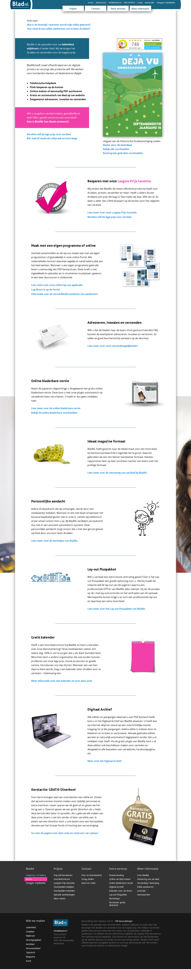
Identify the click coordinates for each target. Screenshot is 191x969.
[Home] (21, 9)
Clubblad (30, 931)
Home (29, 879)
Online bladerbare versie (121, 883)
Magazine (30, 956)
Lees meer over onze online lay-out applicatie (57, 285)
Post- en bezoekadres (91, 875)
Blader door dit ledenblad (117, 145)
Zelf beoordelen (151, 44)
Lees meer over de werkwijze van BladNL (54, 540)
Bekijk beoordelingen (153, 48)
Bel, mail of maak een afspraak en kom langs (52, 138)
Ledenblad (31, 927)
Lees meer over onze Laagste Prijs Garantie (112, 212)
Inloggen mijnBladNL (36, 883)
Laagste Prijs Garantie (64, 883)
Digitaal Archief (116, 887)
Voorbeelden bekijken (64, 887)
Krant (28, 961)
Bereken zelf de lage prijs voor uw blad (49, 134)
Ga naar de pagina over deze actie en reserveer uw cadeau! (64, 833)
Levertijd (141, 890)
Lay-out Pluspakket (118, 894)
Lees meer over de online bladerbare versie (55, 408)
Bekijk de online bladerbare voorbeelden (54, 412)
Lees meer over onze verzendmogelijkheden (112, 346)
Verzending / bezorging (148, 883)
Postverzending (116, 875)
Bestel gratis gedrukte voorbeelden (123, 153)
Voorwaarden (143, 894)
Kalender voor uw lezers (120, 890)
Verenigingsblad (33, 940)
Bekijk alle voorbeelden (116, 149)
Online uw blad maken (120, 879)
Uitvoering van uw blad (148, 879)
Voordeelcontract (62, 879)
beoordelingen (124, 921)
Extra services (118, 8)
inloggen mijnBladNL (166, 2)
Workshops (114, 898)
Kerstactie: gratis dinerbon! (117, 903)
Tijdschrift (30, 952)
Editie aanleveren (145, 887)
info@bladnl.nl (115, 2)
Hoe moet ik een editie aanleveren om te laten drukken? (58, 28)
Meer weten (59, 898)
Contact (95, 8)
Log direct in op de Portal (45, 289)
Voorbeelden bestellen (64, 890)
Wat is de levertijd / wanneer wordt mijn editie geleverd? (59, 24)
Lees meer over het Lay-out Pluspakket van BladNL (116, 608)
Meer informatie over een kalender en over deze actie (61, 680)
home (90, 2)
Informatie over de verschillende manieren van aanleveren (64, 294)
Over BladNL (143, 875)
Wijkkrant (30, 935)
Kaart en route (88, 883)
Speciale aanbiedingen (64, 894)
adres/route (101, 2)
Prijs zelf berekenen (63, 875)
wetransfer (149, 2)
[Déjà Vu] (132, 135)
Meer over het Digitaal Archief (104, 761)
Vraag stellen (87, 879)
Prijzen (73, 8)
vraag (139, 2)
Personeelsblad (33, 948)
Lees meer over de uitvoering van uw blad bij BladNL (117, 472)
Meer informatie (140, 8)
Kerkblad (30, 944)
